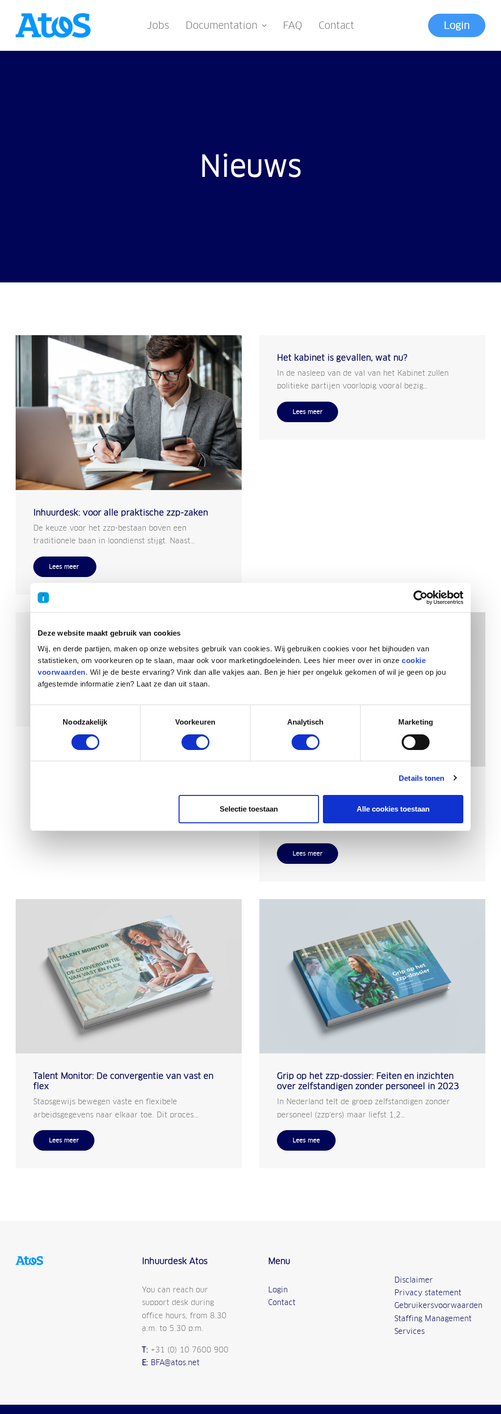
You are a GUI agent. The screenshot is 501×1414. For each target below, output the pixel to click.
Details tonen (421, 778)
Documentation (221, 25)
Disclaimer (413, 1280)
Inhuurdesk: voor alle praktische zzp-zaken (120, 512)
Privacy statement (427, 1292)
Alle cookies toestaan (393, 809)
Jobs (158, 25)
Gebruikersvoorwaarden (438, 1305)
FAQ (292, 25)
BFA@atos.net (175, 1362)
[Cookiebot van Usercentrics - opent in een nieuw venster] (420, 597)
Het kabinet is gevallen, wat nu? (342, 358)
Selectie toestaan (249, 809)
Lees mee (306, 1140)
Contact (336, 25)
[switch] (195, 742)
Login (278, 1289)
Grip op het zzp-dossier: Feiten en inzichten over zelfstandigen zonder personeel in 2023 (368, 1081)
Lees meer (65, 566)
